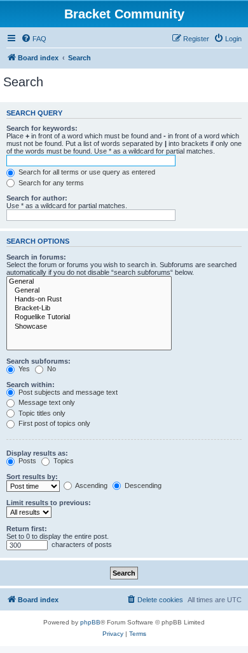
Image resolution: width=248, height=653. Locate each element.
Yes (23, 369)
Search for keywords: (42, 128)
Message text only (46, 402)
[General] (89, 281)
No (50, 369)
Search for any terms (50, 183)
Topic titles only (41, 413)
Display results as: (37, 453)
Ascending (90, 485)
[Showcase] (89, 326)
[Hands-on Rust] (89, 299)
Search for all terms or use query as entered (86, 172)
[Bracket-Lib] (89, 308)
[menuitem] (33, 38)
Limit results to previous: (48, 502)
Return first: (26, 528)
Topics (63, 461)
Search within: (30, 384)
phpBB (90, 622)
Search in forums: (36, 257)
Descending (142, 485)
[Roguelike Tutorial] (89, 317)
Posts (26, 461)
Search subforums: (38, 361)
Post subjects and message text (67, 392)
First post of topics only (53, 423)
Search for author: (36, 198)
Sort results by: (32, 476)
